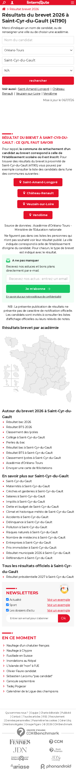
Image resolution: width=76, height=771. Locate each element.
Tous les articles (31, 716)
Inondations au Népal (21, 661)
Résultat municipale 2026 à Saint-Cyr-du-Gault (38, 553)
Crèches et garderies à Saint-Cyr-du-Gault (34, 491)
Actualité (15, 600)
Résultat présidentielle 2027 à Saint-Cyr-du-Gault (40, 577)
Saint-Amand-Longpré (33, 89)
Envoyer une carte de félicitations (29, 468)
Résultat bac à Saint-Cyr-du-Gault (29, 447)
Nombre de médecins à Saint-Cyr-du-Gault (35, 537)
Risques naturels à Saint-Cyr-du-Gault (32, 532)
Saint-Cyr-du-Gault (19, 481)
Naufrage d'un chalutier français (27, 645)
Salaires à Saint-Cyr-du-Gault (25, 496)
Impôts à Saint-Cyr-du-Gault (25, 501)
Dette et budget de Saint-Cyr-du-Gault (32, 507)
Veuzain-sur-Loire (28, 93)
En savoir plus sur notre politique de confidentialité (33, 296)
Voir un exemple (58, 600)
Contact (16, 716)
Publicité (66, 712)
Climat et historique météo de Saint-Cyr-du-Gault (40, 512)
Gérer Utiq (65, 720)
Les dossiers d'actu (21, 610)
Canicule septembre (20, 681)
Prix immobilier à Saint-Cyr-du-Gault (31, 547)
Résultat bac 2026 (18, 422)
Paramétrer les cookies (44, 720)
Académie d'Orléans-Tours (24, 463)
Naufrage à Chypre (19, 650)
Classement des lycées (22, 432)
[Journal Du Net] (20, 750)
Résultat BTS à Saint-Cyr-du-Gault (29, 453)
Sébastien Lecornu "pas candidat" (29, 676)
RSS (45, 716)
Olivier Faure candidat (21, 671)
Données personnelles (17, 720)
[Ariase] (20, 766)
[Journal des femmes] (20, 741)
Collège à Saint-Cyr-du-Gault (25, 437)
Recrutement (57, 716)
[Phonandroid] (56, 766)
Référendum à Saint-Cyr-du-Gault (29, 558)
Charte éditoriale (50, 712)
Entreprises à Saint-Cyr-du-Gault (28, 542)
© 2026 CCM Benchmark (57, 724)
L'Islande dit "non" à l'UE (22, 666)
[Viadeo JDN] (56, 758)
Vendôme (50, 93)
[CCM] (56, 741)
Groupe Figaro (33, 724)
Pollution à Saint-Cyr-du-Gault (26, 527)
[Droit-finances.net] (56, 750)
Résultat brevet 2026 (24, 9)
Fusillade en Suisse (19, 655)
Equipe (34, 712)
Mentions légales (13, 724)
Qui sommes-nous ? (16, 712)
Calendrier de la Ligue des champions (32, 691)
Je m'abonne (35, 289)
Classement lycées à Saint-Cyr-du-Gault (33, 458)
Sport (13, 605)
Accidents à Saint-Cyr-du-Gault (27, 517)
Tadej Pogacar (16, 686)
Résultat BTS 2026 (19, 427)
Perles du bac (15, 442)
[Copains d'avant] (20, 758)
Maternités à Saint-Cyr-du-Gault (28, 486)
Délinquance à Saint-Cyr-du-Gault (29, 522)
